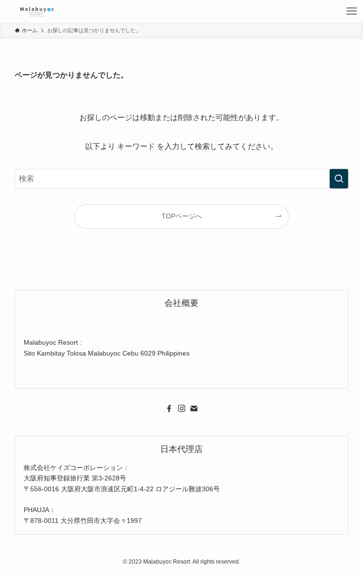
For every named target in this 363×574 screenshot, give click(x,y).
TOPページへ (182, 216)
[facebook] (169, 408)
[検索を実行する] (338, 179)
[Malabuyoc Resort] (37, 11)
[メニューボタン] (351, 11)
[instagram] (181, 408)
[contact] (194, 408)
